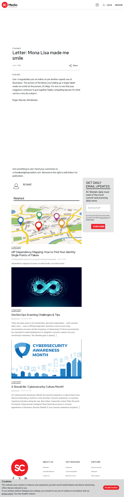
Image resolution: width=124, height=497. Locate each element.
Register (118, 5)
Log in (109, 5)
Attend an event (71, 476)
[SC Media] (9, 4)
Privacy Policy (90, 219)
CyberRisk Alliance (48, 471)
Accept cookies (111, 488)
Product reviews (96, 467)
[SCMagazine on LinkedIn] (25, 478)
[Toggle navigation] (97, 5)
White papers (95, 476)
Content (16, 48)
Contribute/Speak (71, 471)
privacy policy (7, 494)
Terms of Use (104, 218)
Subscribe (99, 226)
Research (94, 471)
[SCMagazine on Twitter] (19, 478)
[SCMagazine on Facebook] (13, 478)
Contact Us (46, 476)
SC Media (46, 467)
